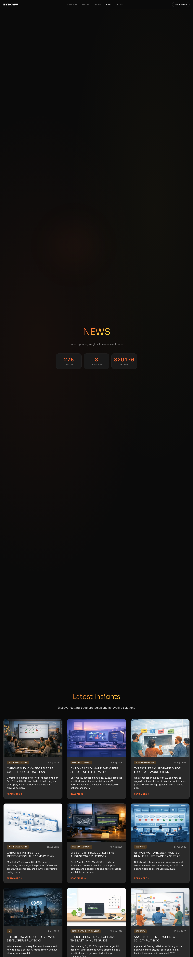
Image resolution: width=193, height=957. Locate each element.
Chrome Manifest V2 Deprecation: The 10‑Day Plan (31, 854)
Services (72, 5)
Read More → (14, 794)
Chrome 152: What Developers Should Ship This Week (95, 770)
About (119, 5)
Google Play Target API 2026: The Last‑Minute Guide (93, 938)
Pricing (86, 5)
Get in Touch (181, 4)
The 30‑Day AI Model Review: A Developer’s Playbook (31, 938)
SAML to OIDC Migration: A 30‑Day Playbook (154, 938)
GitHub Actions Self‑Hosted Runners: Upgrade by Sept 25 (157, 854)
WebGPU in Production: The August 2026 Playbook (92, 854)
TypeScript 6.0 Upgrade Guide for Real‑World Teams (157, 770)
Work (98, 5)
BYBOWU (10, 4)
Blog (108, 5)
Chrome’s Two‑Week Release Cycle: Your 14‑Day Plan (30, 770)
